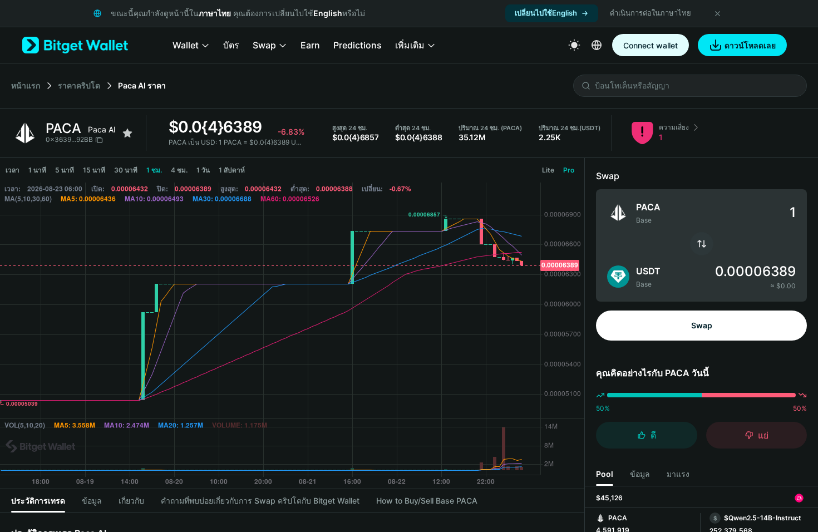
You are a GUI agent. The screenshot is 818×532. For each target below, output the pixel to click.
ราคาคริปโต (79, 85)
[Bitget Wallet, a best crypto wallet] (75, 45)
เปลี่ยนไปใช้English (546, 12)
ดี (653, 435)
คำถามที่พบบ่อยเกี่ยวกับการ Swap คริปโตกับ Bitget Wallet (260, 500)
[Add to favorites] (127, 133)
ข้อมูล (92, 500)
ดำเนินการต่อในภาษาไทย (650, 12)
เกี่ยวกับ (131, 500)
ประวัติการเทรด (38, 500)
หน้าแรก (25, 85)
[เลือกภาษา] (596, 45)
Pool (604, 474)
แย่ (763, 435)
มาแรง (678, 474)
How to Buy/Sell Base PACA (426, 500)
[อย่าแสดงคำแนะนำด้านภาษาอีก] (717, 13)
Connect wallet (650, 45)
